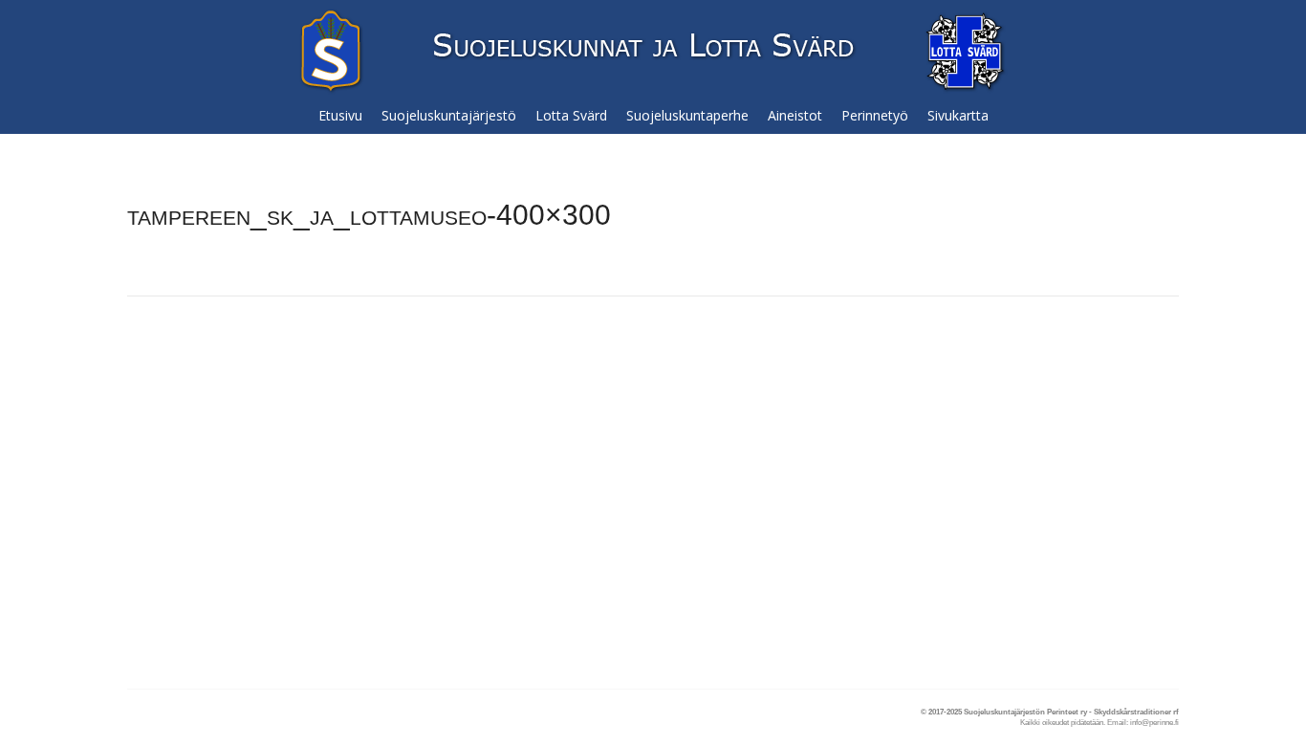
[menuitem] (340, 115)
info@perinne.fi (1154, 722)
